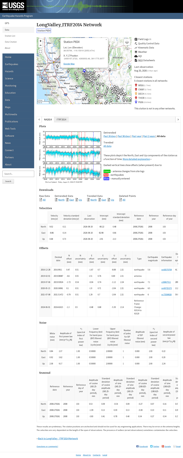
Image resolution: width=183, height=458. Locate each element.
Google (168, 446)
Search (8, 181)
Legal (105, 455)
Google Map (69, 63)
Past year (136, 136)
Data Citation (11, 41)
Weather (140, 52)
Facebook (143, 446)
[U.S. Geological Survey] (13, 6)
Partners (9, 157)
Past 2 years (149, 136)
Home (8, 57)
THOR (145, 97)
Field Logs (142, 39)
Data (7, 29)
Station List (10, 35)
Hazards (9, 71)
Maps (7, 107)
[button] (105, 104)
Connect (9, 150)
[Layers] (127, 42)
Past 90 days (124, 136)
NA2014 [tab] (48, 119)
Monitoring (10, 85)
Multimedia (11, 114)
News (8, 143)
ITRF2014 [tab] (61, 119)
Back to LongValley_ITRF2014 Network (58, 438)
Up (80, 199)
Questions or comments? (47, 446)
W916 (144, 85)
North (61, 199)
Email (178, 446)
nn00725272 (166, 288)
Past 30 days (110, 136)
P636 (144, 102)
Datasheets (144, 60)
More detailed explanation (136, 159)
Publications (11, 121)
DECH (144, 93)
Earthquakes (11, 64)
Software (9, 135)
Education (10, 92)
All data (161, 136)
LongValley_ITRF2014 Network (69, 24)
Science (9, 78)
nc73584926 (166, 294)
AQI (138, 56)
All (44, 199)
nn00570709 (166, 269)
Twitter (156, 446)
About (7, 48)
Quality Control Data (146, 43)
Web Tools (10, 128)
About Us (87, 455)
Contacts (97, 455)
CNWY (144, 89)
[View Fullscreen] (40, 51)
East (71, 199)
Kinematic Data (144, 47)
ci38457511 (166, 282)
